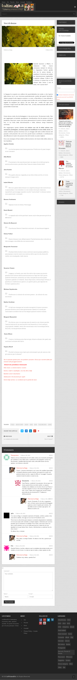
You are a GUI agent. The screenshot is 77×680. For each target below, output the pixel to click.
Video (60, 667)
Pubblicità (29, 2)
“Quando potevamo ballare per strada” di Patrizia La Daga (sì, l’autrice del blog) (66, 123)
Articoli (62, 129)
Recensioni (62, 133)
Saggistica (61, 660)
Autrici (65, 131)
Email (58, 88)
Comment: (7, 571)
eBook (67, 637)
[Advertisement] (28, 58)
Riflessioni (69, 657)
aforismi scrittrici (19, 424)
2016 (59, 627)
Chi (8, 2)
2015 (68, 623)
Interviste (61, 641)
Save (40, 431)
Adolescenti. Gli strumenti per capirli (14, 376)
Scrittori (68, 660)
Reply (51, 455)
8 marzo (12, 424)
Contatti (22, 2)
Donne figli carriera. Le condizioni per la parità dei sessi (20, 380)
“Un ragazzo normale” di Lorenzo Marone (66, 165)
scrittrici (49, 424)
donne (35, 424)
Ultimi (67, 135)
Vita (64, 667)
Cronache (61, 637)
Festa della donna (42, 424)
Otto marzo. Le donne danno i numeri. (15, 367)
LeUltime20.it (11, 676)
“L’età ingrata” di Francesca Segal (69, 184)
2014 (64, 623)
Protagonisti (61, 648)
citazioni (26, 424)
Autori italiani (62, 630)
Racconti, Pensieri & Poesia (64, 652)
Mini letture (61, 644)
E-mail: (31, 594)
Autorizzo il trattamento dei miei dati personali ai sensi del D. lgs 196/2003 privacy (65, 97)
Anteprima (66, 627)
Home (3, 2)
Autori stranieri (65, 189)
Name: (6, 594)
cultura (31, 424)
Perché (12, 2)
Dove (17, 2)
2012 (68, 620)
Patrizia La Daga (21, 468)
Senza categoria (63, 155)
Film (72, 637)
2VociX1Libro (62, 620)
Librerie (67, 641)
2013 (59, 623)
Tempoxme (15, 455)
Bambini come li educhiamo (12, 373)
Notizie (68, 644)
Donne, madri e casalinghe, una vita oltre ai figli (18, 370)
